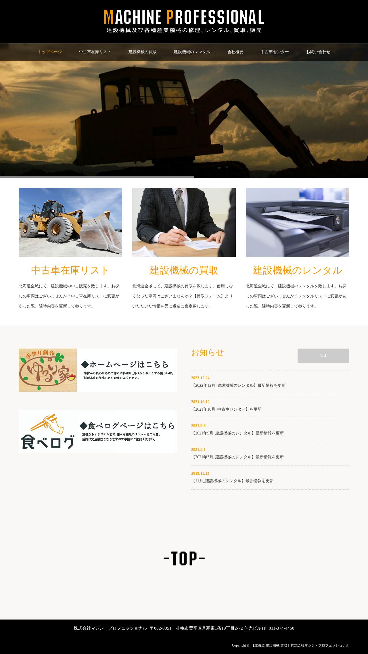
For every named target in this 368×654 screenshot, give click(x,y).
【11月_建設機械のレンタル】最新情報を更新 (232, 481)
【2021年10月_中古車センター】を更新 (226, 409)
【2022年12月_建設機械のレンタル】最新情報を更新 (238, 385)
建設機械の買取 (143, 52)
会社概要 (235, 52)
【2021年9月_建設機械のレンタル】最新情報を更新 (237, 433)
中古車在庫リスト (95, 52)
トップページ (50, 52)
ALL (323, 355)
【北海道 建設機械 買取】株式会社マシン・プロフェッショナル (300, 645)
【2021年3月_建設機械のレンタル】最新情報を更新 (237, 457)
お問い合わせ (318, 52)
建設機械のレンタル (192, 52)
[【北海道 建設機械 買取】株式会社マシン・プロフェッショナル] (184, 33)
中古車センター (275, 52)
